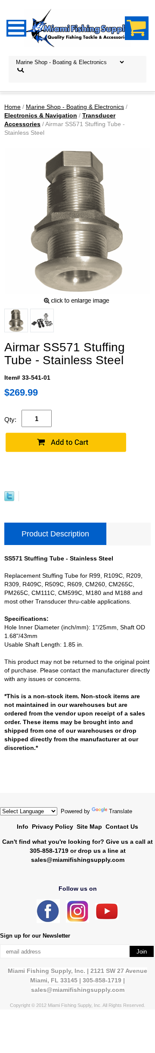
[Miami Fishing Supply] (48, 921)
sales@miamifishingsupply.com (77, 859)
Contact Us (121, 826)
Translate (120, 811)
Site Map (89, 826)
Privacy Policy (52, 826)
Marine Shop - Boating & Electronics (75, 106)
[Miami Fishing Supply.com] (106, 917)
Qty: (10, 419)
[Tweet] (9, 499)
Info (22, 826)
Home (12, 106)
